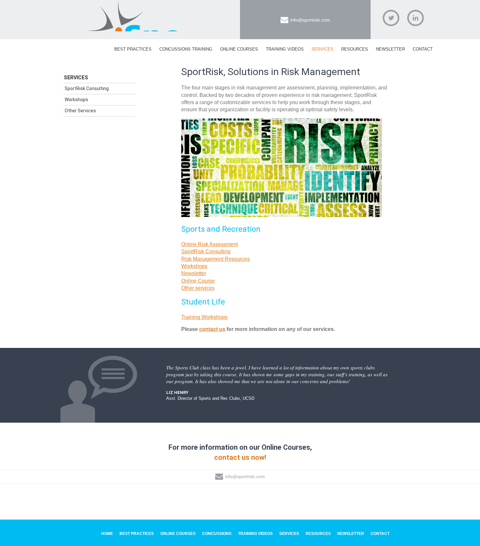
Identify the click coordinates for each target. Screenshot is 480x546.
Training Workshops (204, 317)
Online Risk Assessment (209, 244)
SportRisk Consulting (206, 251)
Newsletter (390, 49)
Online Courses (239, 49)
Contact (423, 49)
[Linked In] (415, 18)
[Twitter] (391, 18)
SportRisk (134, 16)
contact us (212, 329)
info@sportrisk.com (310, 20)
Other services (198, 288)
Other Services (80, 110)
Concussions (217, 533)
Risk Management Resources (215, 259)
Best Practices (133, 49)
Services (322, 49)
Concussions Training (185, 49)
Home (107, 533)
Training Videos (285, 49)
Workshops (194, 266)
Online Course (198, 281)
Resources (354, 49)
